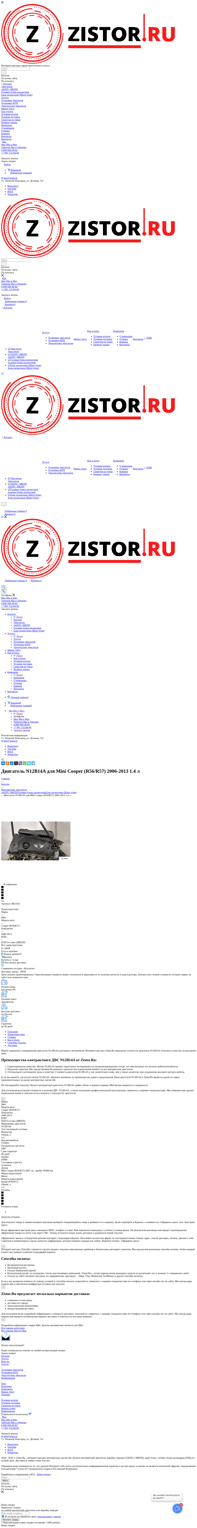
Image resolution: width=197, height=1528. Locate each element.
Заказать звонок (22, 730)
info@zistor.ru (10, 178)
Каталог (18, 619)
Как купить (20, 658)
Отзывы (11, 1037)
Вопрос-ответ (8, 1408)
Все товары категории (13, 1328)
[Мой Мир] (12, 763)
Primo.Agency (44, 1474)
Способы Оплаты (16, 1042)
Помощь (5, 1394)
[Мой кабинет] (2, 508)
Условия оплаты (9, 1400)
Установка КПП (9, 1372)
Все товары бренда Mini (13, 1330)
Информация (8, 1378)
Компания (19, 677)
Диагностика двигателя (13, 1375)
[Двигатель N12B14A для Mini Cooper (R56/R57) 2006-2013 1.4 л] (35, 859)
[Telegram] (33, 763)
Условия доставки (10, 1403)
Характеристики (16, 1034)
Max (4, 142)
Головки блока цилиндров (32, 792)
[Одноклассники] (7, 763)
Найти (5, 1481)
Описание (12, 1031)
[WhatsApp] (24, 763)
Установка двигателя (12, 1369)
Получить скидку (10, 1519)
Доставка (12, 1045)
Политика (6, 1386)
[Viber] (20, 763)
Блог (3, 1383)
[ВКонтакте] (3, 763)
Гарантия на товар (10, 1405)
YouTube (11, 188)
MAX (10, 191)
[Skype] (29, 763)
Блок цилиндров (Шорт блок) (61, 792)
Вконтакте (12, 186)
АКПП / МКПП (9, 792)
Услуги (17, 639)
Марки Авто (7, 1392)
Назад (20, 617)
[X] (16, 763)
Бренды (5, 1361)
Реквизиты (7, 1389)
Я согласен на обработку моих (33, 1516)
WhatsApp (12, 194)
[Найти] (3, 72)
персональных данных (49, 1516)
